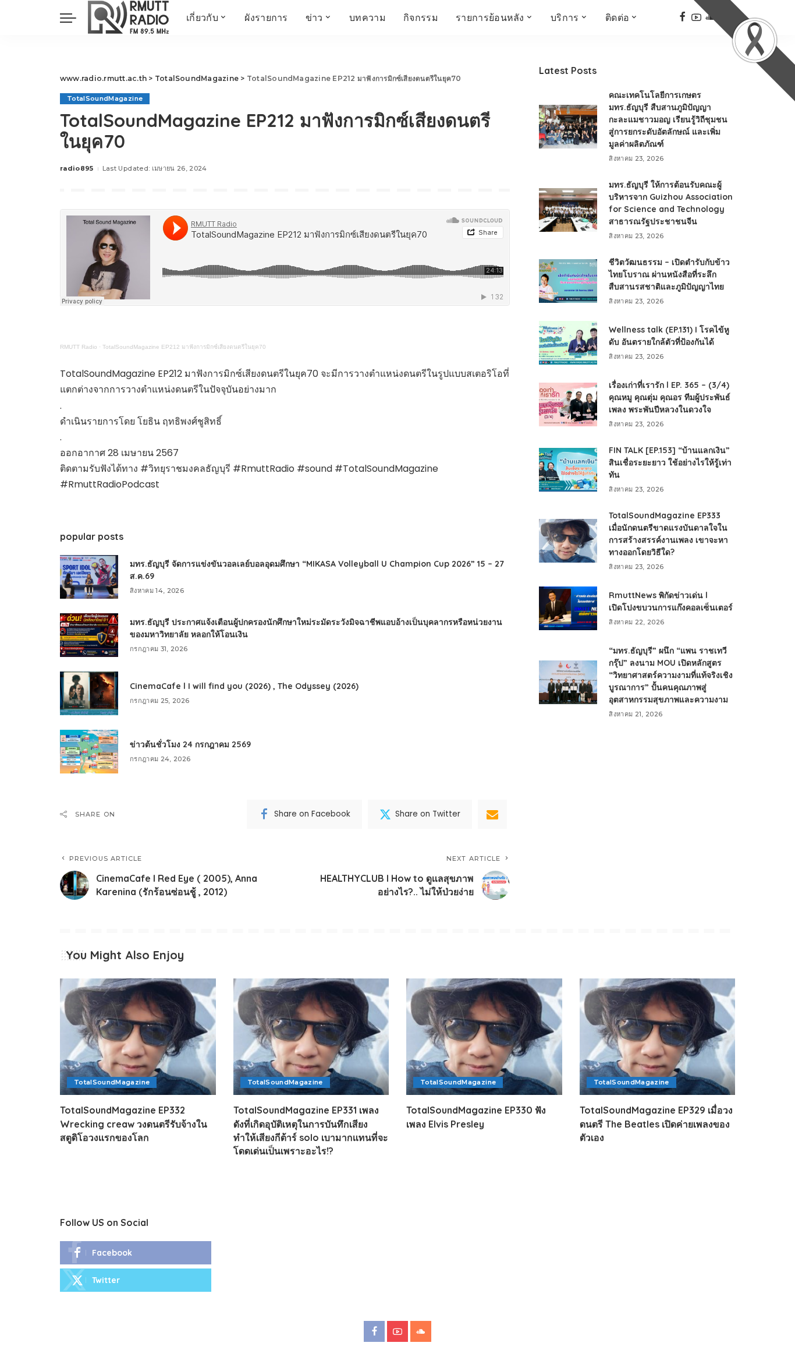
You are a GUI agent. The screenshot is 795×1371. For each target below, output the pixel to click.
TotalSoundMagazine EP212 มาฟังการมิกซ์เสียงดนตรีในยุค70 (184, 347)
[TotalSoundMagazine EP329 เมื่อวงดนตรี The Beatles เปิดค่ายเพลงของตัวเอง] (658, 1037)
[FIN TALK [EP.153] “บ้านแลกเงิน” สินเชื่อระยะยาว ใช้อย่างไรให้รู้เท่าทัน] (568, 470)
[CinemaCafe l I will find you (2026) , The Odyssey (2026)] (89, 693)
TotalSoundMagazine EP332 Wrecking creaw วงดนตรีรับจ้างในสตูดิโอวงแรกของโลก (133, 1123)
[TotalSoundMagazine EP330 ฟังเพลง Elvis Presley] (484, 1037)
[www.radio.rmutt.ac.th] (128, 17)
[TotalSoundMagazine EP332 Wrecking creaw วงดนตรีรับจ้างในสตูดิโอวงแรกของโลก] (138, 1037)
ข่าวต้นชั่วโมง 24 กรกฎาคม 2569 (190, 744)
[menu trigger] (74, 17)
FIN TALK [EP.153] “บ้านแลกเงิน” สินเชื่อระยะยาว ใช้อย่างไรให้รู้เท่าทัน (670, 462)
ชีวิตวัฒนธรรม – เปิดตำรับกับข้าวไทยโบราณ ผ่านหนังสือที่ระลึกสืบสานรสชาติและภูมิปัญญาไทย (669, 274)
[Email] (492, 814)
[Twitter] (135, 1280)
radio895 (77, 168)
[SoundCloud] (420, 1331)
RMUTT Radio (78, 347)
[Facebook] (682, 17)
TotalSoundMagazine (105, 98)
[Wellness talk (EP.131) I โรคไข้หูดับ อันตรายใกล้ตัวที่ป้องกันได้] (568, 343)
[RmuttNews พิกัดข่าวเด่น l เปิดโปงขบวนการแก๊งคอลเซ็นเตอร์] (568, 608)
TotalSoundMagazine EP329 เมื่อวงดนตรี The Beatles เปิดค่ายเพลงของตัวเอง (656, 1123)
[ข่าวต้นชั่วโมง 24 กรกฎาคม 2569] (89, 751)
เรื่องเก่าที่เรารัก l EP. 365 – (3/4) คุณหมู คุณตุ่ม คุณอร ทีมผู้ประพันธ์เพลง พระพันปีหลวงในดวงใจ (669, 397)
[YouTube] (397, 1331)
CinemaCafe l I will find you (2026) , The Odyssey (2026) (244, 686)
